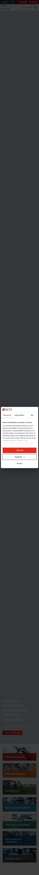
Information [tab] (19, 415)
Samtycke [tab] (7, 415)
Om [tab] (32, 415)
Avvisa (19, 463)
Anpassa (18, 457)
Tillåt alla (19, 450)
